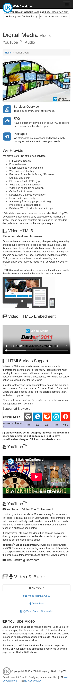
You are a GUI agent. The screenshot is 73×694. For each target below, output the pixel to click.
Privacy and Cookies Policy (22, 16)
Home (8, 52)
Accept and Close (57, 16)
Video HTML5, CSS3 (39, 595)
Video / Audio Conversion (39, 611)
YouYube (37, 588)
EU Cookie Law (32, 680)
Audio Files (37, 603)
